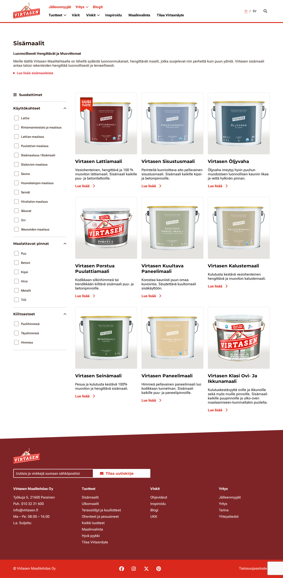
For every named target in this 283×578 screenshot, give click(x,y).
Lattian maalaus (32, 136)
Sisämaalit (90, 497)
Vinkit (91, 15)
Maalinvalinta (139, 15)
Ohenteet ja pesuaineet (100, 516)
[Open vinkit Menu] (98, 15)
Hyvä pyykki (91, 536)
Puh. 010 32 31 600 (28, 504)
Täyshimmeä (30, 333)
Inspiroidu (113, 15)
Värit (76, 15)
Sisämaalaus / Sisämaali (38, 155)
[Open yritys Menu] (87, 7)
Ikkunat (26, 211)
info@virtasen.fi (25, 510)
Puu (23, 253)
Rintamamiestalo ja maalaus (41, 127)
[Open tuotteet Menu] (64, 15)
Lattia (25, 118)
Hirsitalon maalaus (34, 201)
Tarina (224, 510)
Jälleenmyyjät (60, 7)
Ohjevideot (158, 497)
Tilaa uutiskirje (120, 473)
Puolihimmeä (30, 324)
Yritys (79, 7)
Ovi (23, 220)
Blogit (98, 7)
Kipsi (24, 272)
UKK (153, 516)
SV (254, 11)
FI (246, 11)
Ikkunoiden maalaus (35, 229)
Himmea (27, 342)
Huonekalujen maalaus (37, 183)
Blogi (154, 510)
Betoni (25, 262)
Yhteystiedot (229, 516)
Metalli (26, 290)
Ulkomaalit (90, 504)
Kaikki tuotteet (93, 523)
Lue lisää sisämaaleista (35, 73)
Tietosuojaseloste (253, 568)
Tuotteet (55, 15)
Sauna (25, 174)
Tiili (23, 300)
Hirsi (24, 281)
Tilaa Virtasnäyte (170, 15)
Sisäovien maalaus (34, 164)
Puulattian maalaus (34, 146)
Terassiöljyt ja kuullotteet (101, 510)
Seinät (25, 192)
